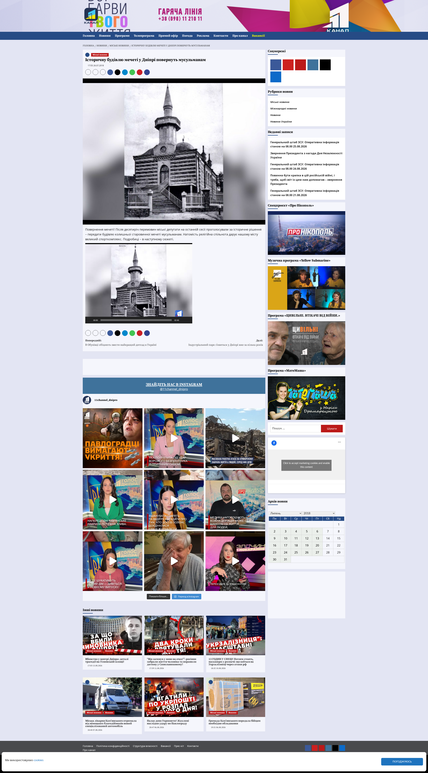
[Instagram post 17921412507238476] (235, 438)
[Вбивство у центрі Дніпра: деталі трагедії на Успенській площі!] (112, 635)
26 (306, 552)
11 (296, 538)
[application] (138, 283)
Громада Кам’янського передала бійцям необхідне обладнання (234, 722)
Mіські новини (100, 55)
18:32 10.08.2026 (218, 668)
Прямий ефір (168, 36)
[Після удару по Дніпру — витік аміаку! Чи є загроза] (174, 561)
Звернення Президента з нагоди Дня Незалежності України (306, 155)
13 (317, 538)
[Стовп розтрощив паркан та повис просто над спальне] (174, 500)
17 (285, 545)
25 (296, 552)
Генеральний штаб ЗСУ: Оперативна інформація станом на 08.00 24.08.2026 (304, 166)
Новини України (281, 121)
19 (306, 545)
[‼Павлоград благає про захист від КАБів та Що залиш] (112, 438)
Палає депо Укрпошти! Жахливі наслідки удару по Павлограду (168, 722)
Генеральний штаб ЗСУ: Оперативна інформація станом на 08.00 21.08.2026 (304, 193)
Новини (105, 36)
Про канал (240, 36)
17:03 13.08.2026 (95, 665)
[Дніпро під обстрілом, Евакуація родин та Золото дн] (112, 561)
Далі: (225, 343)
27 (317, 552)
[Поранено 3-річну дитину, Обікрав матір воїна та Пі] (112, 500)
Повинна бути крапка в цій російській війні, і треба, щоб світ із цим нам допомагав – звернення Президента (306, 180)
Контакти (220, 36)
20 (317, 545)
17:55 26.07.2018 (96, 65)
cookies (38, 760)
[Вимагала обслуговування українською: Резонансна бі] (235, 561)
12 (306, 538)
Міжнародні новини (283, 108)
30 (274, 559)
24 (285, 552)
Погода (187, 36)
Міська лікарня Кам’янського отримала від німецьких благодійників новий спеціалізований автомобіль (111, 723)
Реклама (203, 36)
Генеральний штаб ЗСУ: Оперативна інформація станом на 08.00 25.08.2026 (304, 144)
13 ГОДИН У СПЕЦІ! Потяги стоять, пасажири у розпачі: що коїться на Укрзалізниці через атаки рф (231, 661)
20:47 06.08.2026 (156, 727)
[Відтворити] (89, 320)
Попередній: (120, 343)
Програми (122, 36)
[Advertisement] (143, 366)
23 (274, 552)
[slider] (136, 320)
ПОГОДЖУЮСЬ (402, 761)
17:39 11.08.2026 (156, 668)
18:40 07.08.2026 (95, 730)
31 (285, 559)
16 (274, 545)
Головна (89, 36)
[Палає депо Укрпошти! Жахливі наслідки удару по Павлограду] (174, 697)
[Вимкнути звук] (182, 320)
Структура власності (145, 746)
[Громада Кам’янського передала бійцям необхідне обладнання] (235, 697)
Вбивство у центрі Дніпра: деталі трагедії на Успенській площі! (106, 660)
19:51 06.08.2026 (218, 727)
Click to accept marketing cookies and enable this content (306, 465)
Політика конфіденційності (113, 746)
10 (285, 538)
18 (296, 545)
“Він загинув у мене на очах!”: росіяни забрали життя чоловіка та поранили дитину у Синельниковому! (171, 661)
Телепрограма (144, 36)
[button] (343, 36)
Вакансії (258, 36)
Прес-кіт (179, 746)
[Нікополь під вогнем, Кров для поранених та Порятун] (235, 500)
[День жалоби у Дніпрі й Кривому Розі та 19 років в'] (174, 438)
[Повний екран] (188, 320)
